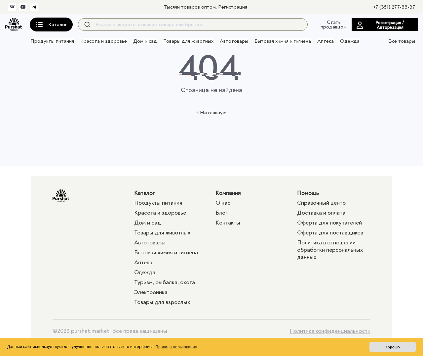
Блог (221, 213)
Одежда (350, 41)
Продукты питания (52, 41)
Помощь (308, 193)
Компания (228, 193)
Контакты (227, 223)
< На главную (211, 112)
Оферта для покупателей (329, 223)
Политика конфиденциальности (329, 331)
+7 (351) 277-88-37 (394, 7)
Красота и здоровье (103, 41)
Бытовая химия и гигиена (282, 41)
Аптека (325, 41)
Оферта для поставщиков (330, 232)
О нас (222, 203)
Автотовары (234, 41)
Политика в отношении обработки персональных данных (330, 250)
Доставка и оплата (321, 213)
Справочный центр (321, 203)
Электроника (151, 292)
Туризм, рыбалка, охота (164, 282)
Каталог (144, 193)
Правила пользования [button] (176, 347)
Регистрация (232, 7)
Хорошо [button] (392, 347)
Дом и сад (145, 41)
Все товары (401, 41)
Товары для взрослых (162, 302)
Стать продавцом (334, 24)
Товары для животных (188, 41)
